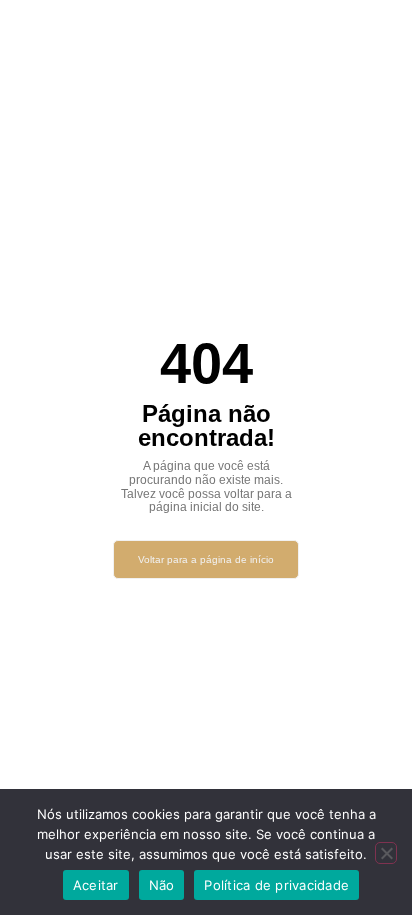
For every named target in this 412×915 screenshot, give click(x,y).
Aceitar (96, 885)
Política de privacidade (276, 885)
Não (162, 885)
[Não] (386, 853)
